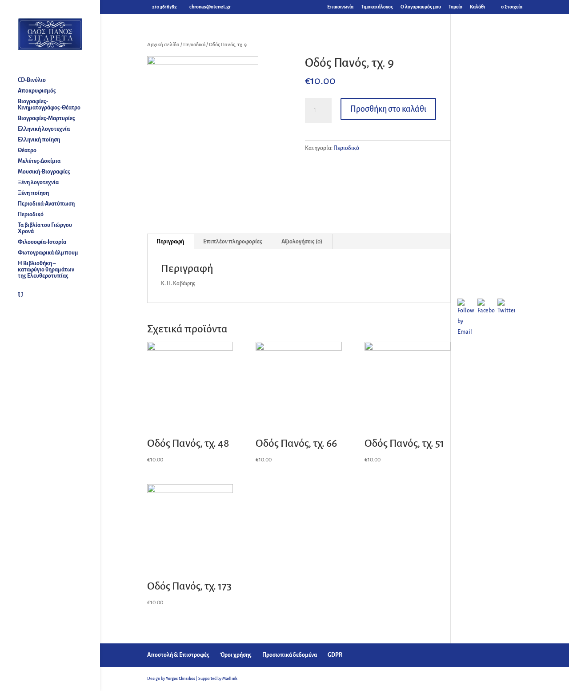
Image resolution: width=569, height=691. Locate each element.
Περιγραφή (170, 241)
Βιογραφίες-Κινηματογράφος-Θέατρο (49, 104)
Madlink (229, 678)
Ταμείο (455, 6)
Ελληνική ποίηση (39, 140)
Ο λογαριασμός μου (421, 6)
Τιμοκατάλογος (377, 6)
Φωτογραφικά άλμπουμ (48, 253)
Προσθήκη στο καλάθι (388, 109)
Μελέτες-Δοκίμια (39, 161)
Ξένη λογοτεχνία (38, 182)
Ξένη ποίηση (33, 193)
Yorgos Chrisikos (180, 678)
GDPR (335, 655)
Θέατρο (27, 150)
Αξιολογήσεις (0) (301, 241)
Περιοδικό (31, 214)
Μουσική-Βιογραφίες (44, 172)
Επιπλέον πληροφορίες (232, 241)
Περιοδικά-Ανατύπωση (46, 204)
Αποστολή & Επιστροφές (178, 655)
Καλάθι (477, 6)
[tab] (170, 241)
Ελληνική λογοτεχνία (44, 129)
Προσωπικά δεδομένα (289, 655)
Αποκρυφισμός (37, 91)
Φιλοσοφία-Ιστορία (42, 242)
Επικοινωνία (340, 6)
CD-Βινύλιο (32, 80)
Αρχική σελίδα (163, 45)
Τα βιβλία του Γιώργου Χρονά (45, 228)
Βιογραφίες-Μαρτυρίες (46, 118)
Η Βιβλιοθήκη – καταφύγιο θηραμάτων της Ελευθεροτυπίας (46, 269)
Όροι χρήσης (236, 655)
